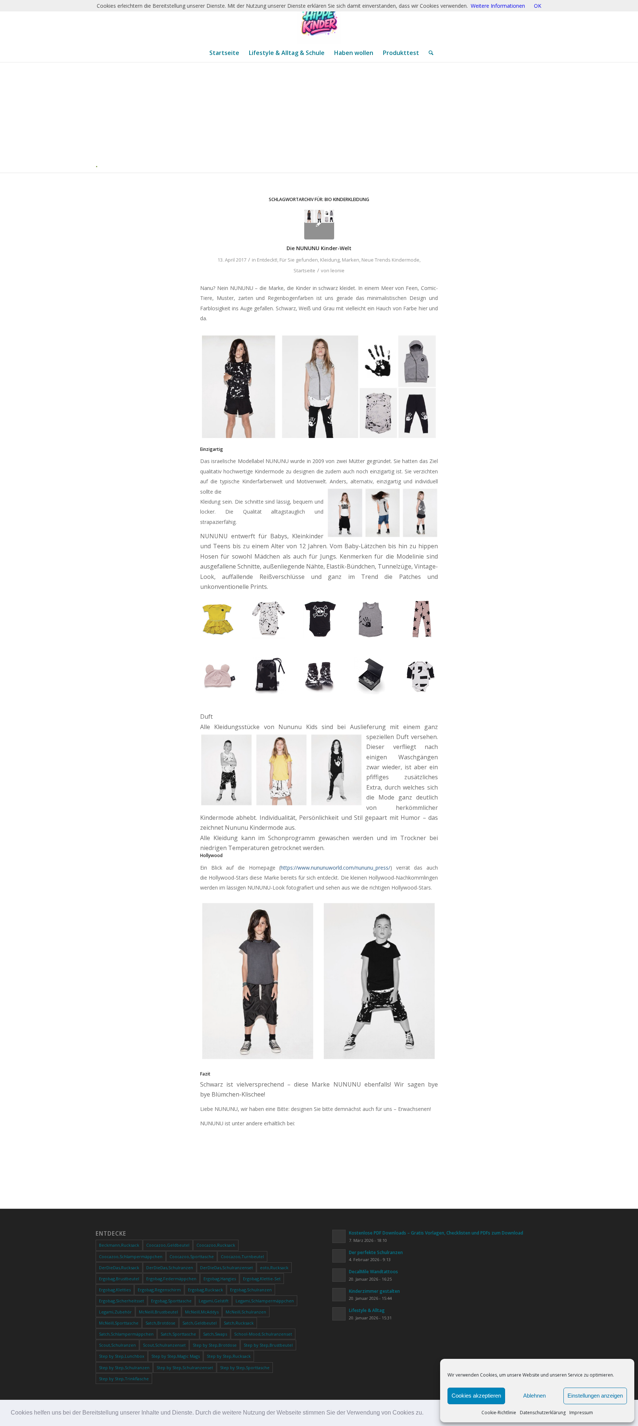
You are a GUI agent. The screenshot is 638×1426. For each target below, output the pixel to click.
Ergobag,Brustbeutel (119, 1278)
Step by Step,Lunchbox (121, 1356)
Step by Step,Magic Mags (175, 1356)
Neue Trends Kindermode (390, 259)
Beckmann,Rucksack (119, 1245)
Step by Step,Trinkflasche (124, 1378)
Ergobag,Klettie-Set (262, 1278)
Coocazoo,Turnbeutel (242, 1256)
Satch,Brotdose (160, 1323)
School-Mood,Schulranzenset (263, 1334)
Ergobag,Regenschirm (159, 1289)
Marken (350, 259)
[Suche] (428, 53)
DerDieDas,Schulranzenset (226, 1267)
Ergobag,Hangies (219, 1278)
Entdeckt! (267, 259)
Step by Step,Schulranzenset (185, 1367)
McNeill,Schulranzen (246, 1312)
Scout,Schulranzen (117, 1345)
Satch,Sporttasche (178, 1334)
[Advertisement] (321, 117)
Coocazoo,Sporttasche (191, 1256)
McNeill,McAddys (202, 1312)
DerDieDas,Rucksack (119, 1267)
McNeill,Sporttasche (118, 1323)
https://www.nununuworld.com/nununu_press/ (335, 867)
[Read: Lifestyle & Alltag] (339, 1313)
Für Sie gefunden (298, 259)
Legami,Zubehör (115, 1312)
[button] (426, 1413)
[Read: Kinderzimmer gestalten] (339, 1294)
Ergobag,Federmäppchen (171, 1278)
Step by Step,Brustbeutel (268, 1345)
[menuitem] (224, 53)
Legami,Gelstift (214, 1301)
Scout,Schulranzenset (164, 1345)
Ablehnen (534, 1395)
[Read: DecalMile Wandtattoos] (339, 1275)
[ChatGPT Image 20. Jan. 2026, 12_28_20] (319, 22)
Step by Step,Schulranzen (124, 1367)
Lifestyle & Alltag (367, 1310)
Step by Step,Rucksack (229, 1356)
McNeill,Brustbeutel (158, 1312)
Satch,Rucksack (239, 1323)
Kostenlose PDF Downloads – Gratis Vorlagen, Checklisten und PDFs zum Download (436, 1233)
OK (537, 5)
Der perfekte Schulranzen (376, 1252)
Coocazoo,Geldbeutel (167, 1245)
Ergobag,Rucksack (205, 1289)
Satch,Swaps (215, 1334)
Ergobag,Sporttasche (171, 1301)
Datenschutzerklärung (543, 1412)
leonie (337, 270)
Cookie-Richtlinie (498, 1412)
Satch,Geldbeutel (199, 1323)
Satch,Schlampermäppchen (126, 1334)
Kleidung (330, 259)
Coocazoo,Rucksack (215, 1245)
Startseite (304, 270)
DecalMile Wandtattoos (373, 1271)
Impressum (581, 1412)
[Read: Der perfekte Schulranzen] (339, 1256)
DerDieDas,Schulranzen (169, 1267)
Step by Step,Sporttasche (245, 1367)
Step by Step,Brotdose (215, 1345)
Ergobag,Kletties (115, 1289)
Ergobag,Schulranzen (251, 1289)
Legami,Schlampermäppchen (265, 1301)
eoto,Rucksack (274, 1267)
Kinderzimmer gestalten (374, 1291)
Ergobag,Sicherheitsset (121, 1301)
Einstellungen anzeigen (595, 1395)
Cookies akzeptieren (476, 1395)
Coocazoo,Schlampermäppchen (130, 1256)
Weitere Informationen (498, 5)
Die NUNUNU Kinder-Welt (319, 248)
